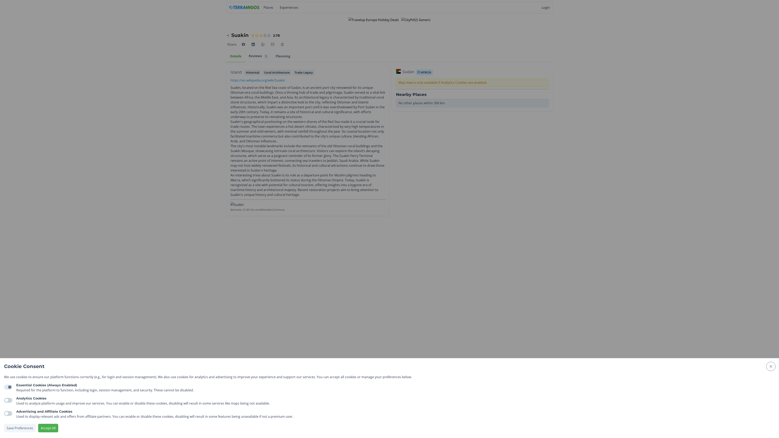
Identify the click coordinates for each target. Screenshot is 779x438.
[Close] (771, 366)
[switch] (8, 400)
